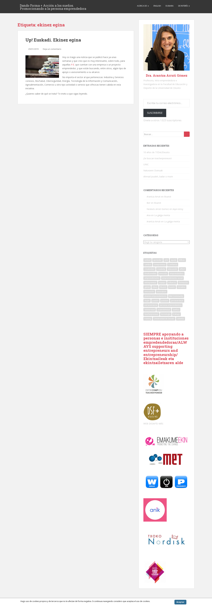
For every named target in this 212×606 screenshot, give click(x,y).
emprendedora (176, 273)
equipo (162, 282)
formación (183, 282)
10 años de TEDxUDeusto (156, 152)
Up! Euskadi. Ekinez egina (53, 40)
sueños (176, 309)
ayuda (173, 260)
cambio (147, 264)
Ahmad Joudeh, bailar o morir (158, 176)
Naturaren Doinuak (153, 170)
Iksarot (167, 196)
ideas (155, 287)
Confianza (172, 264)
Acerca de (142, 6)
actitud (147, 260)
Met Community (176, 296)
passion (164, 300)
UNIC (146, 164)
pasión (155, 300)
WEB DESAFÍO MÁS (153, 423)
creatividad (149, 269)
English (157, 6)
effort (182, 269)
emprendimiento (151, 278)
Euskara (170, 6)
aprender (157, 260)
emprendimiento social (172, 278)
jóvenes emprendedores (155, 296)
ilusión (172, 287)
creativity (161, 269)
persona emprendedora (170, 305)
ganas (147, 287)
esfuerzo (172, 282)
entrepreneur (150, 282)
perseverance (177, 300)
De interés (183, 6)
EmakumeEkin (150, 273)
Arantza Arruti (153, 196)
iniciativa (181, 287)
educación (172, 269)
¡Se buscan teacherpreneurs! (157, 158)
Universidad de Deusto (164, 318)
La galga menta (162, 215)
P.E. (72, 64)
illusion (163, 287)
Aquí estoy (178, 209)
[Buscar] (187, 134)
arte (166, 260)
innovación (149, 291)
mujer (147, 300)
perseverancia (150, 305)
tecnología (165, 314)
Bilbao (182, 260)
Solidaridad (149, 309)
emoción (163, 273)
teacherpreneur (151, 314)
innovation (161, 291)
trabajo (176, 314)
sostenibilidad (164, 309)
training (147, 318)
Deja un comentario (52, 49)
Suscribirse (154, 113)
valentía (180, 318)
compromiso (159, 264)
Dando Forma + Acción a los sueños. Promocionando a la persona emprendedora (53, 6)
